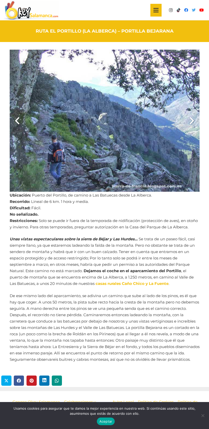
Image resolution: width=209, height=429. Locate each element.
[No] (202, 415)
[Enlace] (31, 10)
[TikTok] (178, 10)
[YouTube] (201, 10)
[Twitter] (194, 10)
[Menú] (156, 10)
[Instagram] (171, 10)
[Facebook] (186, 10)
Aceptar (105, 421)
